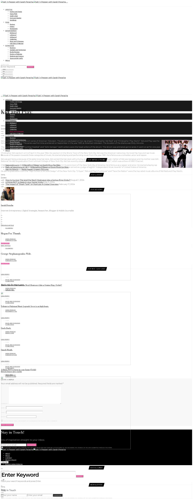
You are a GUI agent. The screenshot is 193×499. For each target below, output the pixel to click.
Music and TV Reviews (17, 41)
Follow (5, 462)
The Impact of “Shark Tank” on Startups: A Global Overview (32, 184)
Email (3, 412)
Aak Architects (11, 169)
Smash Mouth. (7, 349)
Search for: (5, 64)
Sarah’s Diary (14, 16)
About (7, 453)
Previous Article (7, 225)
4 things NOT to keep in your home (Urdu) (24, 182)
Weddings (13, 20)
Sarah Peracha (10, 120)
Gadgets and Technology (18, 50)
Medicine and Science (17, 56)
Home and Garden (15, 18)
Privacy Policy (10, 460)
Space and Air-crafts (16, 58)
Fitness (12, 26)
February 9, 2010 (10, 376)
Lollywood (13, 35)
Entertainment (11, 31)
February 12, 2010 (11, 122)
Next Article (5, 245)
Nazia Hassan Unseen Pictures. (35, 169)
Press (7, 60)
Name (3, 408)
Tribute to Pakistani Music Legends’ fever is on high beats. (25, 306)
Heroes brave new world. (11, 371)
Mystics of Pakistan (16, 54)
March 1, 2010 (9, 333)
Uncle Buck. (6, 328)
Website (3, 416)
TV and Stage (9, 103)
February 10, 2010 (11, 240)
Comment (4, 403)
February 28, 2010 (11, 355)
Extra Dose (9, 45)
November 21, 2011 (11, 311)
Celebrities (13, 39)
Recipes (12, 24)
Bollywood (13, 33)
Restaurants (14, 28)
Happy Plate (13, 14)
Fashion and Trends (16, 12)
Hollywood (13, 37)
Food (7, 22)
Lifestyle (8, 9)
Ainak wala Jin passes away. (12, 284)
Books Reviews (15, 52)
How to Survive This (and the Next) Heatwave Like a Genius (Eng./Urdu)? (38, 180)
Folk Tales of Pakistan (16, 43)
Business (13, 48)
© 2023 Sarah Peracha (14, 464)
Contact (8, 458)
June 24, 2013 (9, 289)
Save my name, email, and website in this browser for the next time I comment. (30, 421)
